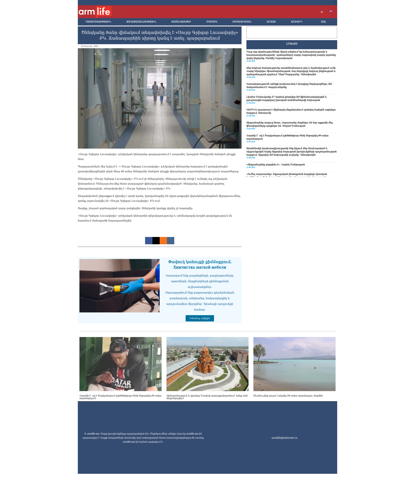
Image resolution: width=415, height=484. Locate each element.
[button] (335, 2)
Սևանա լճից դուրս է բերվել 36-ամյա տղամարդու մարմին (288, 395)
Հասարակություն (98, 21)
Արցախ (271, 21)
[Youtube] (308, 2)
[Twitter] (303, 2)
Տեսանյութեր (181, 21)
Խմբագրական (242, 21)
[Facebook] (298, 2)
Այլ (323, 21)
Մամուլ (211, 21)
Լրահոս (291, 43)
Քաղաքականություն (141, 21)
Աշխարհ (296, 21)
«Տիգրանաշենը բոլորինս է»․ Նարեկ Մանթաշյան (275, 164)
